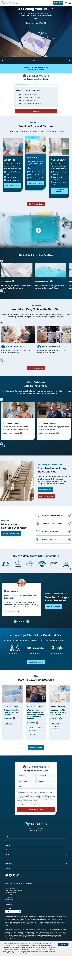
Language (8, 908)
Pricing (31, 727)
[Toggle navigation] (68, 3)
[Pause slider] (69, 569)
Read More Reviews (53, 606)
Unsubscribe (8, 904)
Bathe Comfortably (42, 281)
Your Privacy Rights (10, 892)
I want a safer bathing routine (28, 94)
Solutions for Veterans (47, 433)
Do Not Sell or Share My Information (15, 890)
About (7, 854)
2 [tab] (4, 292)
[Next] (69, 60)
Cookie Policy (9, 899)
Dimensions (55, 723)
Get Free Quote (58, 3)
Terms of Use (34, 800)
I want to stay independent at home (29, 97)
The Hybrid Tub (56, 726)
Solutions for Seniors (11, 433)
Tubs (6, 836)
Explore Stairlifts (45, 490)
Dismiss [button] (63, 944)
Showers (8, 850)
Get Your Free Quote (36, 204)
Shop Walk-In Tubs (12, 185)
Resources (8, 863)
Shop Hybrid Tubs (35, 183)
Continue (36, 111)
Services (8, 859)
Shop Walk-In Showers (59, 191)
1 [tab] (2, 292)
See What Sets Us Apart (11, 533)
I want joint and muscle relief (27, 100)
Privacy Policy (9, 895)
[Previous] (2, 60)
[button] (71, 942)
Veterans (39, 727)
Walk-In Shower (33, 731)
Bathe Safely (6, 281)
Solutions (8, 841)
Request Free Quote (36, 809)
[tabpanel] (17, 276)
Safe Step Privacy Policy (23, 800)
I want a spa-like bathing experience (30, 103)
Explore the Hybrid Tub (34, 23)
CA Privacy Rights (10, 888)
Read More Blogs (36, 747)
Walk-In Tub (9, 723)
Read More (8, 718)
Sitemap (7, 902)
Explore (7, 845)
